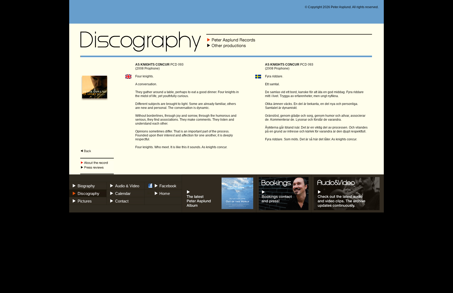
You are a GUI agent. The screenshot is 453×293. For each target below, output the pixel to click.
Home (164, 193)
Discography (88, 193)
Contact (121, 201)
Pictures (85, 201)
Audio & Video (127, 186)
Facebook (167, 186)
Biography (86, 186)
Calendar (123, 193)
